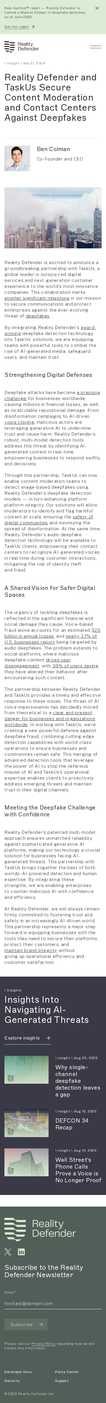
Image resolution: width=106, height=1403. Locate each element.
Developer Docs (18, 1372)
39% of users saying (75, 665)
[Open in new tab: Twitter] (7, 1251)
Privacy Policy (43, 1344)
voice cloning (19, 422)
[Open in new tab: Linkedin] (21, 1251)
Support (62, 1381)
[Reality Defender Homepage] (20, 47)
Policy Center (67, 1372)
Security (12, 1381)
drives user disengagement (37, 662)
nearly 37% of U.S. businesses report (50, 639)
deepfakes (38, 315)
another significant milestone (36, 298)
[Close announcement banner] (97, 8)
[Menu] (95, 47)
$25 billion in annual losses (52, 633)
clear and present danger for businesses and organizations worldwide (49, 718)
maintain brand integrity (30, 950)
